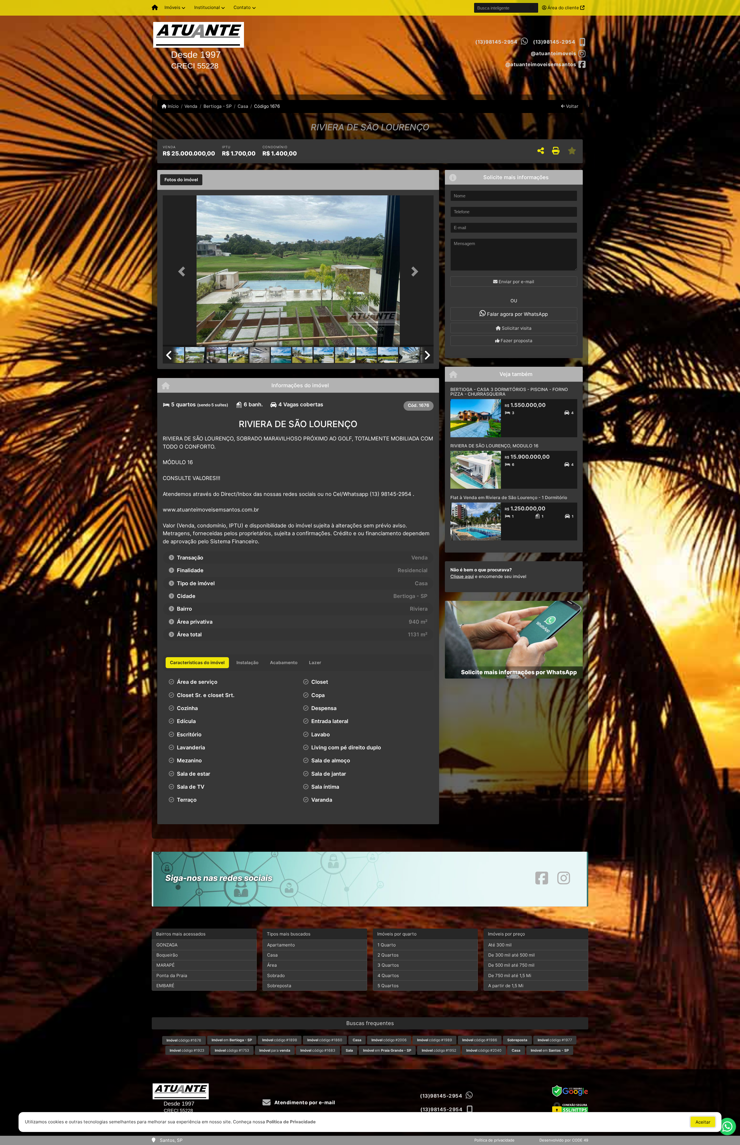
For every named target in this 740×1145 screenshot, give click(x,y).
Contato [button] (242, 7)
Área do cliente (563, 7)
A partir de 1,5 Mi (505, 985)
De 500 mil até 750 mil (511, 965)
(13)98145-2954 (496, 42)
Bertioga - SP (218, 106)
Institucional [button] (207, 7)
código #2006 (389, 1040)
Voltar (571, 106)
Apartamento (281, 945)
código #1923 (187, 1050)
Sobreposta (279, 985)
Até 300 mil (500, 945)
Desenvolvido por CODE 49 (563, 1140)
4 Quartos (388, 975)
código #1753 (232, 1050)
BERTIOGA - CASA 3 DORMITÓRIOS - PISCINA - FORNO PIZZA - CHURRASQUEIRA (509, 392)
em (232, 1040)
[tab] (181, 179)
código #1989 (434, 1040)
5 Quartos (388, 985)
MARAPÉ (165, 965)
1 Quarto (387, 945)
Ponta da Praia (171, 975)
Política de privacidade (494, 1140)
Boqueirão (167, 955)
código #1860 (324, 1040)
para (274, 1050)
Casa (243, 106)
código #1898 (279, 1040)
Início (172, 106)
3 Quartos (388, 965)
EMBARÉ (165, 985)
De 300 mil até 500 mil (511, 955)
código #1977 (555, 1040)
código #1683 (317, 1050)
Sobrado (276, 975)
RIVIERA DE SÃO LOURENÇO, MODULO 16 (494, 446)
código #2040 (484, 1050)
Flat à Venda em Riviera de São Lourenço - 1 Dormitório (508, 497)
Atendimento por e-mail (304, 1102)
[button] (183, 271)
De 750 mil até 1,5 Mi (509, 975)
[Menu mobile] (155, 8)
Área (272, 965)
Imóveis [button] (172, 7)
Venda (190, 106)
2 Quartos (388, 955)
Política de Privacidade (291, 1121)
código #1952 (439, 1050)
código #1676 (183, 1040)
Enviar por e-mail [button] (515, 281)
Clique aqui (462, 576)
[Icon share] (542, 878)
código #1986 (479, 1040)
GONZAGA (166, 945)
